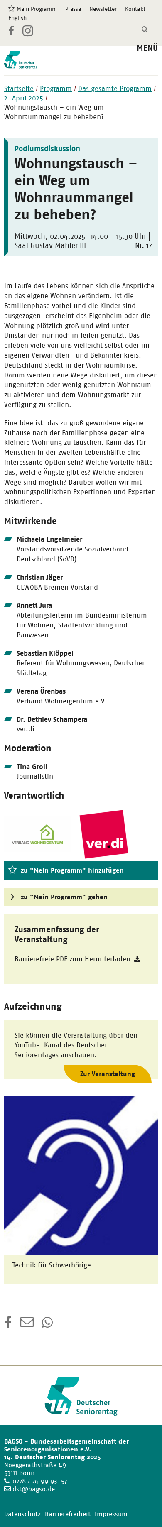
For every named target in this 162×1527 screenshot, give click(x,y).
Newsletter (103, 8)
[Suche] (145, 29)
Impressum (111, 1514)
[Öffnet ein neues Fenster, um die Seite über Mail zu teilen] (27, 1325)
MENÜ (147, 48)
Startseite (19, 88)
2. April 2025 (23, 98)
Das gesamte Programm (115, 88)
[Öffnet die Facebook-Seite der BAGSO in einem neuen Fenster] (11, 32)
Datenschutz (22, 1514)
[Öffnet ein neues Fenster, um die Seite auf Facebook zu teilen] (8, 1325)
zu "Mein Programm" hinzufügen (72, 870)
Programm (56, 88)
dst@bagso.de (33, 1489)
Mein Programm (37, 8)
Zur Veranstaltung (107, 1074)
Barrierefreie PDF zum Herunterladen (72, 959)
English (17, 18)
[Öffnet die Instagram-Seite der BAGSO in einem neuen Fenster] (28, 34)
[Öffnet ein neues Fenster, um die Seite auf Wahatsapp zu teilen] (48, 1325)
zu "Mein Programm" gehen (64, 897)
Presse (73, 8)
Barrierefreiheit (68, 1514)
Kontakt (135, 8)
